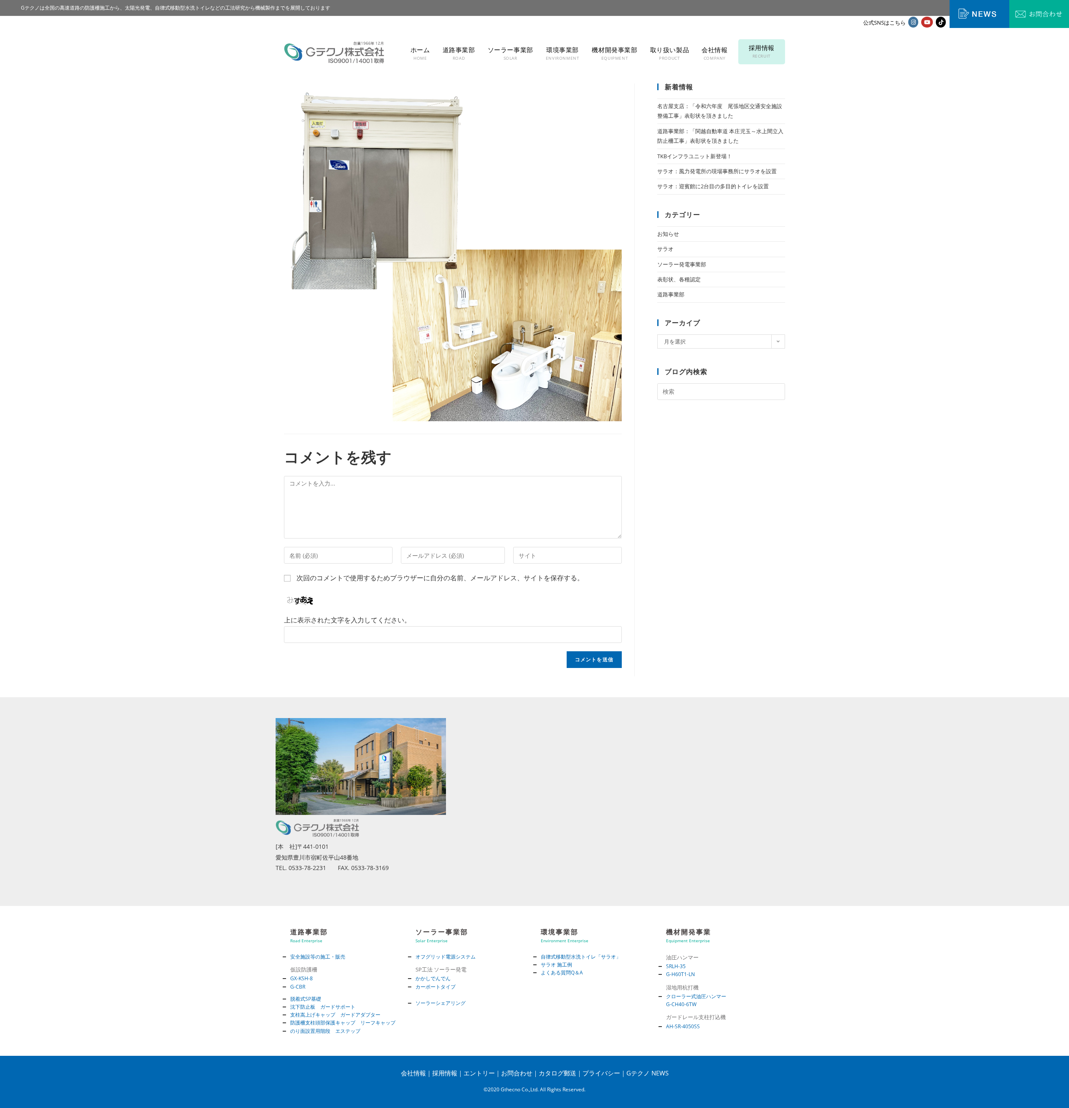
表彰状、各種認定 (679, 279)
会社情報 (413, 1073)
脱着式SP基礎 (305, 998)
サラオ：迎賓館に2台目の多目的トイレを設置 (713, 186)
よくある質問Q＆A (562, 972)
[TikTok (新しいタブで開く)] (941, 22)
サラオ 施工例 (556, 964)
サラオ (665, 249)
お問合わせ (516, 1073)
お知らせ (668, 234)
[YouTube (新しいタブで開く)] (927, 22)
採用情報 (444, 1073)
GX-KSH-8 (301, 978)
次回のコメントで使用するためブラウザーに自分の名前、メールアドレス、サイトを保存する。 (440, 577)
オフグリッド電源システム (445, 956)
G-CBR (297, 986)
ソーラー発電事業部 (681, 264)
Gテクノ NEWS (647, 1073)
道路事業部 (670, 294)
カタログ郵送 (557, 1073)
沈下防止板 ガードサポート (322, 1006)
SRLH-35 (676, 966)
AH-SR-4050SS (683, 1026)
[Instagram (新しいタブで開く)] (913, 22)
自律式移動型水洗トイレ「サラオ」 (581, 956)
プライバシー (601, 1073)
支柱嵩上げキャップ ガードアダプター (335, 1014)
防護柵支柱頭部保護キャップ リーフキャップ (342, 1022)
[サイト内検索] (721, 391)
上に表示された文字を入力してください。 (347, 620)
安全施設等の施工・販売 (317, 956)
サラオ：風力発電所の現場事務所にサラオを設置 (717, 171)
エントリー (479, 1073)
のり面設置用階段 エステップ (325, 1031)
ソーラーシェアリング (440, 1003)
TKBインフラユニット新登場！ (694, 156)
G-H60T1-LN (680, 974)
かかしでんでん (433, 978)
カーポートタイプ (435, 986)
